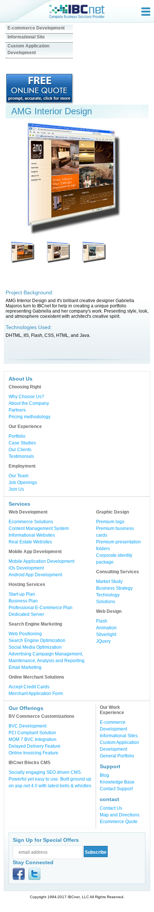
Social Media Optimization (35, 647)
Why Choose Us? (26, 396)
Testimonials (21, 456)
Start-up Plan (22, 594)
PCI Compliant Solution (32, 732)
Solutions (105, 601)
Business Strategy (114, 588)
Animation (106, 627)
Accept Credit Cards (29, 686)
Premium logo (110, 521)
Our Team (18, 475)
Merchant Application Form (36, 693)
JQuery (103, 641)
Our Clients (20, 449)
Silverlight (106, 634)
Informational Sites (119, 735)
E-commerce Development (36, 28)
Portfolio (17, 436)
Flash (101, 621)
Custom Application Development (28, 49)
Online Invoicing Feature (33, 753)
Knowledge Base (117, 782)
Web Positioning (25, 633)
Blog (104, 775)
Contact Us (111, 808)
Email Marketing (25, 667)
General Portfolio (117, 756)
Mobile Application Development (41, 561)
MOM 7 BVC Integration (32, 739)
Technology (108, 595)
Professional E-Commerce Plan (41, 607)
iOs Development (26, 568)
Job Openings (23, 482)
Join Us (16, 489)
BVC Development (27, 726)
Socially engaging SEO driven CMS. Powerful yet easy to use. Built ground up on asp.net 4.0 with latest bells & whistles (50, 779)
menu (145, 11)
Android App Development (35, 574)
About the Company (29, 403)
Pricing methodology (29, 416)
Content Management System (39, 528)
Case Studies (22, 443)
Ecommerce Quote (119, 821)
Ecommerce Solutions (31, 521)
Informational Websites (32, 535)
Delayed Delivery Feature (35, 746)
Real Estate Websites (30, 542)
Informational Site (26, 37)
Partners (17, 410)
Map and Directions (119, 815)
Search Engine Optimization (37, 640)
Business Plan (23, 601)
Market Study (109, 581)
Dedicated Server (26, 614)
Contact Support (116, 788)
